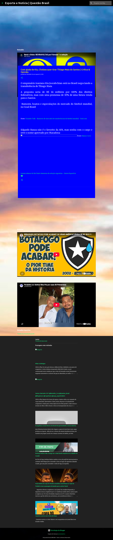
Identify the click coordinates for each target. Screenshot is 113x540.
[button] (22, 78)
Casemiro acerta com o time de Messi (46, 516)
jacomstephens (61, 533)
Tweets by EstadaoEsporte (25, 334)
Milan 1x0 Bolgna (40, 363)
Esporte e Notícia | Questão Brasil (27, 3)
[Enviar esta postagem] (22, 176)
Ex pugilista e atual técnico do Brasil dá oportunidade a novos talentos (55, 425)
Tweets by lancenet (41, 341)
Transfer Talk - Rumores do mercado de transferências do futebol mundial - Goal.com (56, 118)
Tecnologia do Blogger (57, 530)
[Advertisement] (56, 213)
